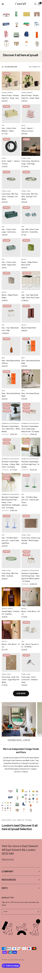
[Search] (35, 4)
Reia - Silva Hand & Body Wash (11, 395)
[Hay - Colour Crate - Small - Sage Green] (11, 247)
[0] (38, 4)
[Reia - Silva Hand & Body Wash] (11, 378)
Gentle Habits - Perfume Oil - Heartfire (11, 613)
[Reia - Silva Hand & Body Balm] (30, 346)
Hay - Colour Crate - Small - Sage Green (9, 263)
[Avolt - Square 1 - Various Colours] (30, 113)
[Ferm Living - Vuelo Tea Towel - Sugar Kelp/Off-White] (11, 662)
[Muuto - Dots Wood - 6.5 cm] (30, 596)
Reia (3, 357)
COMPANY (8, 871)
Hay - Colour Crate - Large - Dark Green (9, 231)
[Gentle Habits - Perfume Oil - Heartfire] (11, 596)
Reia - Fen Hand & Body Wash (30, 395)
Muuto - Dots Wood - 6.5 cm (30, 613)
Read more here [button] (8, 859)
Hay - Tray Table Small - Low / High (10, 329)
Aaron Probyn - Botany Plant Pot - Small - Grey (10, 97)
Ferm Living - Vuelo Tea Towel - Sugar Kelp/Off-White (11, 679)
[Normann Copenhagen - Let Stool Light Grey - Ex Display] (30, 447)
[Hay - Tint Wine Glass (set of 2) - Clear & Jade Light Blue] (11, 523)
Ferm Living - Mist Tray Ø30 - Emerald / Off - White (29, 196)
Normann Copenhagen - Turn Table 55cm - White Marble (11, 428)
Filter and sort (11, 66)
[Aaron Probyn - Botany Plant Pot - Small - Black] (30, 80)
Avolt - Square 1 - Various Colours (28, 129)
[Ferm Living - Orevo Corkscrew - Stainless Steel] (30, 662)
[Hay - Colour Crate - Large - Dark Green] (11, 214)
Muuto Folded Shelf (28, 328)
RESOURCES (9, 880)
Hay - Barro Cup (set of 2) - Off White (30, 645)
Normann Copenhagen (10, 423)
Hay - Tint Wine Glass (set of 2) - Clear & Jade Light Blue (10, 540)
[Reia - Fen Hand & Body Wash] (30, 378)
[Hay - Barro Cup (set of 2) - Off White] (30, 629)
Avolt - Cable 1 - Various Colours (11, 162)
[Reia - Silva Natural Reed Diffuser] (11, 346)
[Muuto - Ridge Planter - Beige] (11, 280)
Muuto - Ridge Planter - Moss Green (30, 263)
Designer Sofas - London (19, 740)
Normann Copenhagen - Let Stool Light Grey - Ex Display (30, 464)
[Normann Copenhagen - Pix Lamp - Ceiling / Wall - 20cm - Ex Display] (11, 447)
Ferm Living (25, 158)
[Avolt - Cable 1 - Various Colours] (11, 146)
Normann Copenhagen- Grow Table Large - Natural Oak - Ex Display (30, 428)
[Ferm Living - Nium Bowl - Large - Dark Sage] (30, 146)
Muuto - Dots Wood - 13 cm (11, 645)
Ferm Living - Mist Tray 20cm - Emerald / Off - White (10, 196)
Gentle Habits (7, 608)
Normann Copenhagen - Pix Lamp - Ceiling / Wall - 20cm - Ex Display (11, 464)
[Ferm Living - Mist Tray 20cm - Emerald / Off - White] (11, 179)
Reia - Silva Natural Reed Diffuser (11, 362)
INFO (5, 888)
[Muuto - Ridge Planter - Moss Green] (30, 247)
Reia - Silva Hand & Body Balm (30, 362)
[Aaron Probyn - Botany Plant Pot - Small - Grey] (11, 80)
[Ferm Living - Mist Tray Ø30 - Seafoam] (11, 558)
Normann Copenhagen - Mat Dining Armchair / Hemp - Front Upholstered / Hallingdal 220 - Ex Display (11, 502)
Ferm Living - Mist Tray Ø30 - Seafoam (10, 574)
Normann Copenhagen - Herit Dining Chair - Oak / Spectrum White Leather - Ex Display (30, 577)
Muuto (23, 259)
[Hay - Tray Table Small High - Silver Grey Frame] (30, 280)
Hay (3, 125)
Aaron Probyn (7, 92)
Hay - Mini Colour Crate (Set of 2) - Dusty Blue (30, 231)
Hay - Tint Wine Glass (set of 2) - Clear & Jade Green (30, 499)
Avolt (23, 125)
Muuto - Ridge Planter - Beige (10, 296)
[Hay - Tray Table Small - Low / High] (11, 313)
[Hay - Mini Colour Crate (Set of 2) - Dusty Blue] (30, 214)
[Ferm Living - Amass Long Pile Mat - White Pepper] (30, 523)
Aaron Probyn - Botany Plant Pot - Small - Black (30, 97)
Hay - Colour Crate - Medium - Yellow (9, 129)
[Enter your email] (38, 912)
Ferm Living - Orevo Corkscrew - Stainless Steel (29, 679)
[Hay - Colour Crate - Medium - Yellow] (11, 113)
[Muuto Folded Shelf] (30, 313)
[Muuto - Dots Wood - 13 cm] (11, 629)
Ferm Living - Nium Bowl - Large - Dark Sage (30, 162)
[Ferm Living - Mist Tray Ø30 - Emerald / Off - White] (30, 179)
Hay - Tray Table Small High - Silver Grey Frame (30, 296)
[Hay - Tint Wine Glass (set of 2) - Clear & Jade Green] (30, 482)
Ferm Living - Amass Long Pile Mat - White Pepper (30, 539)
